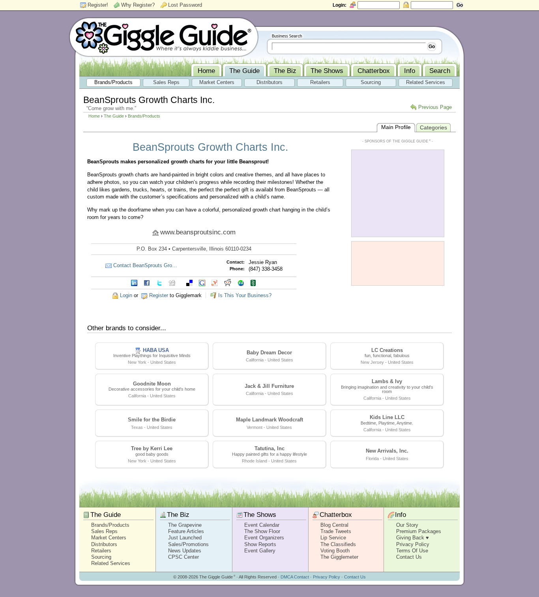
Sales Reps (104, 531)
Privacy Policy (412, 544)
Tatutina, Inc (269, 448)
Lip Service (333, 538)
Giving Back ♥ (412, 538)
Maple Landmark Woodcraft (269, 420)
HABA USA (156, 350)
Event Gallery (259, 551)
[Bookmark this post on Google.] (202, 282)
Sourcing (101, 557)
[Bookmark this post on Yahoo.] (214, 282)
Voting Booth (335, 551)
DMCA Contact (295, 577)
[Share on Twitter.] (159, 282)
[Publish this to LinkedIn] (134, 282)
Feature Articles (186, 531)
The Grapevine (185, 525)
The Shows (259, 514)
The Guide (114, 116)
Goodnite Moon (152, 384)
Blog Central (334, 525)
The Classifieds (338, 544)
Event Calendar (261, 525)
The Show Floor (262, 531)
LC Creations (387, 350)
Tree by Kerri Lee (151, 448)
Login (126, 295)
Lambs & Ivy (387, 381)
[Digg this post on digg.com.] (172, 282)
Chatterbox (336, 514)
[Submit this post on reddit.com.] (227, 282)
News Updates (184, 551)
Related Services (110, 563)
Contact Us (409, 557)
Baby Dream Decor (269, 353)
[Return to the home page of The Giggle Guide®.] (164, 36)
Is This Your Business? (244, 295)
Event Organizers (264, 538)
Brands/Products (144, 116)
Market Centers (108, 538)
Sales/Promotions (188, 544)
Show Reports (260, 544)
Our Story (407, 525)
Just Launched (185, 538)
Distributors (104, 544)
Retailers (101, 551)
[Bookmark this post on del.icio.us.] (189, 282)
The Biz (178, 514)
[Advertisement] (397, 192)
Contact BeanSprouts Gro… (145, 265)
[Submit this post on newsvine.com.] (253, 282)
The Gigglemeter (339, 557)
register (158, 295)
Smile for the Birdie (152, 420)
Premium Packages (418, 531)
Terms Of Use (412, 551)
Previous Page (435, 107)
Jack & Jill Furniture (269, 386)
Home (94, 116)
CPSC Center (183, 557)
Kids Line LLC (387, 417)
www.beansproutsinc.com (198, 232)
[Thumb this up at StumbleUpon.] (241, 282)
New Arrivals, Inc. (387, 451)
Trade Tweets (335, 531)
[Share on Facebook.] (147, 282)
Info (400, 514)
